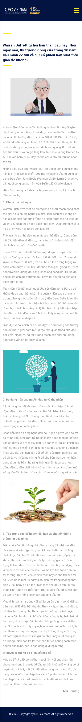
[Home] (22, 10)
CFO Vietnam (42, 714)
